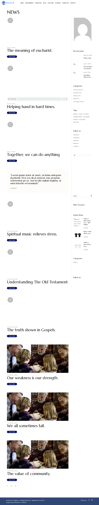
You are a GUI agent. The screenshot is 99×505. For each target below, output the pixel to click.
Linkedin (76, 146)
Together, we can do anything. (33, 154)
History (9, 47)
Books (75, 114)
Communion (77, 117)
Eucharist (86, 117)
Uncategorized (77, 101)
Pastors (76, 122)
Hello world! (87, 58)
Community (10, 231)
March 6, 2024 (88, 55)
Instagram (76, 137)
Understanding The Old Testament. (37, 282)
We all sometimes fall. (26, 425)
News (13, 47)
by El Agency (15, 500)
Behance (75, 143)
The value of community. (28, 473)
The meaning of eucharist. (29, 50)
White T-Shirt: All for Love (87, 244)
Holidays (82, 119)
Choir (81, 114)
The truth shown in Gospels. (31, 329)
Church (86, 114)
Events (75, 119)
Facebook (76, 135)
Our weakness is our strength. (32, 377)
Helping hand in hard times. (31, 106)
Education (76, 93)
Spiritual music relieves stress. (32, 234)
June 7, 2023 (87, 64)
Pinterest (76, 140)
